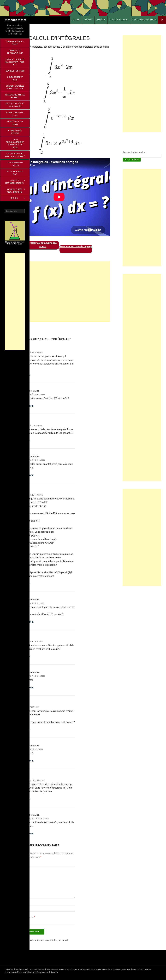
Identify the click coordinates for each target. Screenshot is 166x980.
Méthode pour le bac (15, 172)
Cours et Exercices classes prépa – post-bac (15, 62)
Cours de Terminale (15, 71)
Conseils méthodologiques (14, 181)
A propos (101, 20)
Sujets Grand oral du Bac (15, 114)
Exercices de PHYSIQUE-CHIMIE (15, 51)
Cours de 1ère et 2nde (15, 78)
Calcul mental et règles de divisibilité (15, 154)
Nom (11, 904)
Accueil (76, 20)
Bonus (14, 198)
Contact (88, 20)
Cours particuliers (118, 20)
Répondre (24, 375)
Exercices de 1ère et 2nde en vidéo (15, 105)
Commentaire (15, 864)
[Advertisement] (59, 291)
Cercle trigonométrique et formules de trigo (15, 143)
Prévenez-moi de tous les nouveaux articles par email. (39, 940)
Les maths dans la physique (15, 163)
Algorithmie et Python (15, 131)
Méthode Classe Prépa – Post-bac (14, 190)
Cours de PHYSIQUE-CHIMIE (15, 42)
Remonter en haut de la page (75, 246)
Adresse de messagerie (21, 917)
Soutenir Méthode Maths (144, 20)
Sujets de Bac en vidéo (15, 122)
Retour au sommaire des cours (43, 244)
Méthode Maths (16, 20)
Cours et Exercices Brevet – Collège (15, 87)
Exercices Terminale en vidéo (15, 96)
